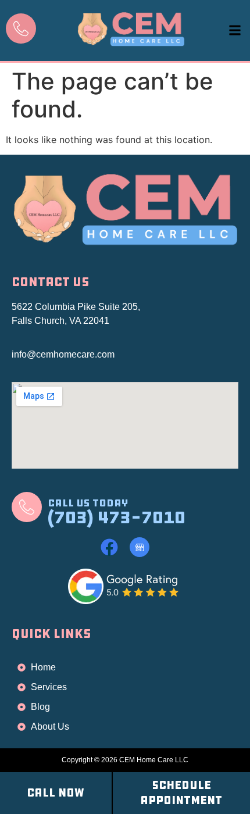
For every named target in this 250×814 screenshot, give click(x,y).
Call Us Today (88, 503)
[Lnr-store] (139, 547)
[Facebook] (109, 547)
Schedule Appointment (181, 793)
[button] (234, 30)
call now (55, 793)
